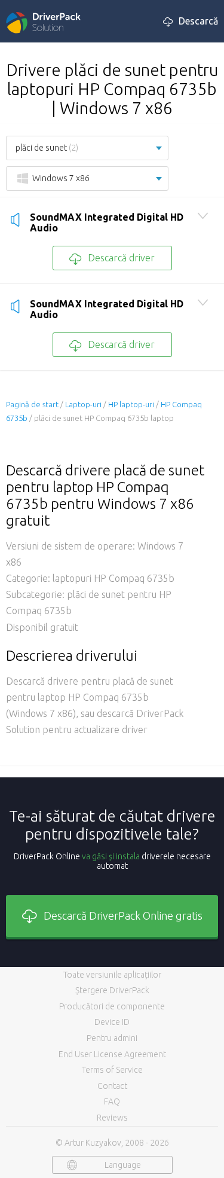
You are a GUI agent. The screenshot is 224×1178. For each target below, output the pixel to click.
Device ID (112, 1022)
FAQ (112, 1101)
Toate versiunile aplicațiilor (112, 974)
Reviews (112, 1117)
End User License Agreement (112, 1054)
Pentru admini (112, 1038)
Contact (112, 1086)
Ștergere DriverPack (112, 990)
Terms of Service (112, 1070)
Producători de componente (112, 1006)
